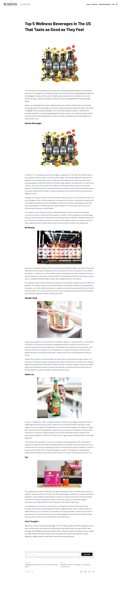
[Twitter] (85, 572)
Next (61, 562)
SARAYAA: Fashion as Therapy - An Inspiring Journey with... (75, 565)
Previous (28, 562)
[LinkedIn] (89, 572)
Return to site (29, 572)
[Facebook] (81, 572)
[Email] (93, 572)
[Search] (116, 4)
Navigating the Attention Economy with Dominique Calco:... (41, 565)
